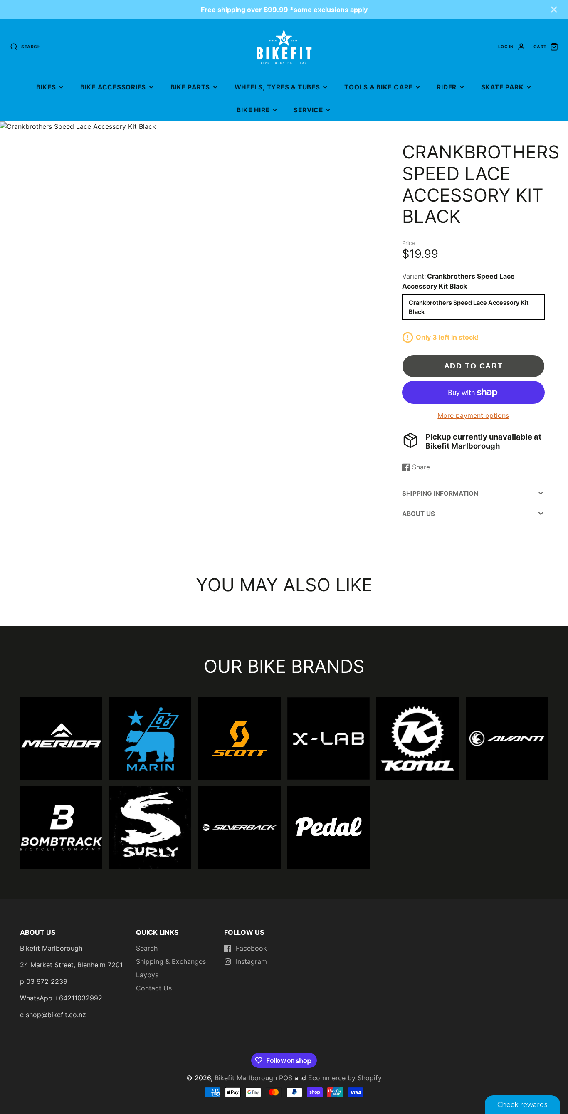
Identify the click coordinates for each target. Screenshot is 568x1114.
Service (308, 110)
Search (147, 948)
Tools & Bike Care (378, 87)
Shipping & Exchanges (171, 961)
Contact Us (154, 988)
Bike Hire (253, 110)
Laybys (147, 975)
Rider (447, 87)
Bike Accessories (113, 87)
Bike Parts (190, 87)
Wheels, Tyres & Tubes (277, 87)
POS (285, 1078)
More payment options (473, 415)
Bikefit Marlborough (246, 1078)
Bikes (46, 87)
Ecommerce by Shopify (345, 1078)
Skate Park (502, 87)
